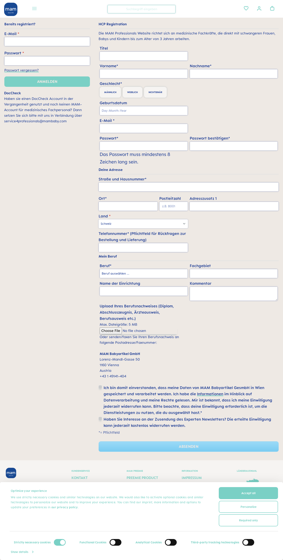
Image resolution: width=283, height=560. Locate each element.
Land (105, 216)
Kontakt (79, 478)
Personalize (248, 506)
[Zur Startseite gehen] (10, 9)
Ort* (103, 198)
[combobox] (141, 9)
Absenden (188, 446)
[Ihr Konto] (259, 8)
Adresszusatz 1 (203, 198)
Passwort (14, 53)
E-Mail (11, 33)
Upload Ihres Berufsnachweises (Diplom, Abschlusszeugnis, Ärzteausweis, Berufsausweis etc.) (137, 312)
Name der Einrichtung (120, 283)
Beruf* (105, 265)
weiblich (132, 92)
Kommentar (201, 283)
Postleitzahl (170, 198)
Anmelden (47, 81)
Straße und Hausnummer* (122, 179)
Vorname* (109, 66)
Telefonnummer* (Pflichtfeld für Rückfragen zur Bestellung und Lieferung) (142, 236)
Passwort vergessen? (21, 70)
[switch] (115, 542)
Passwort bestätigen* (210, 138)
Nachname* (201, 66)
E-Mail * (107, 120)
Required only (248, 520)
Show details (19, 552)
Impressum (192, 478)
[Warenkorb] (272, 8)
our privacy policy (64, 507)
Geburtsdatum (113, 103)
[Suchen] (171, 9)
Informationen (210, 394)
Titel (104, 48)
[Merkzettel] (246, 8)
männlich (110, 92)
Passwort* (109, 138)
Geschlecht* (111, 83)
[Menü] (34, 9)
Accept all (248, 493)
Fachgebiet (200, 265)
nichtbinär (155, 92)
